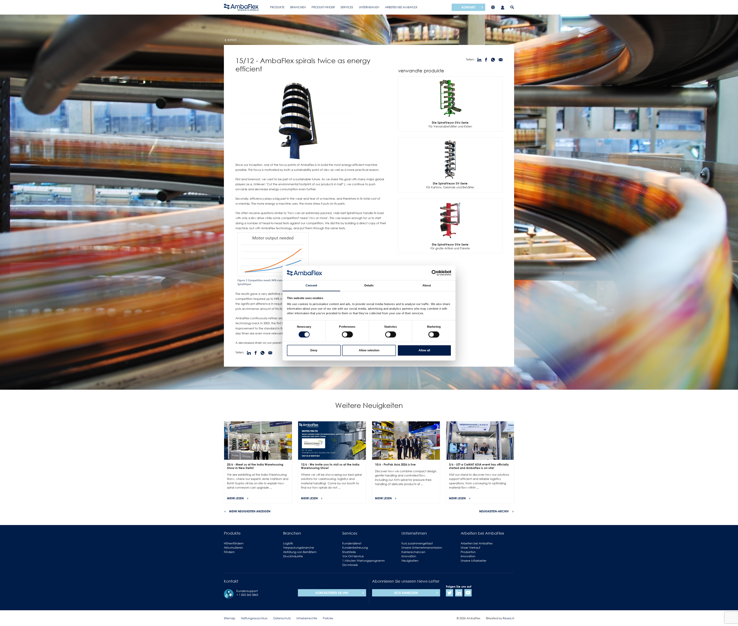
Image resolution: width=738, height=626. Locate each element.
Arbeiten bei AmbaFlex (401, 7)
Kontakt (468, 7)
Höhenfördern (234, 543)
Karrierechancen (413, 552)
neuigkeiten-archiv (494, 511)
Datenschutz (282, 618)
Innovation (408, 556)
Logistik (288, 543)
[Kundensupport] (502, 7)
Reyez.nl (508, 618)
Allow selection (369, 350)
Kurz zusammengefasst (417, 543)
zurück (232, 39)
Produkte (277, 7)
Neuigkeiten (409, 560)
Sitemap (229, 618)
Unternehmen (369, 7)
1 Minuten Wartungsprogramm (363, 560)
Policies (328, 618)
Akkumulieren (233, 547)
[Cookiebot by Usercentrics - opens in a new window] (434, 273)
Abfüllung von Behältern (300, 552)
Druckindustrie (293, 556)
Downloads (350, 564)
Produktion (468, 552)
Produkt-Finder (323, 7)
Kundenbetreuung (355, 547)
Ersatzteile (349, 552)
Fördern (229, 552)
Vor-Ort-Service (353, 556)
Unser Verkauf (470, 547)
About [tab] (426, 285)
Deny (313, 350)
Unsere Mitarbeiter (473, 560)
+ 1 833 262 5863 (247, 594)
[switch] (347, 334)
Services (347, 7)
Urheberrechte (306, 618)
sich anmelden (406, 593)
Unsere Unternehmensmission (421, 547)
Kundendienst (351, 543)
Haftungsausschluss (254, 618)
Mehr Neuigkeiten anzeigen (249, 511)
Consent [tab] (311, 285)
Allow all (424, 350)
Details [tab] (369, 285)
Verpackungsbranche (298, 547)
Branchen (298, 7)
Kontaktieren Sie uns (332, 593)
